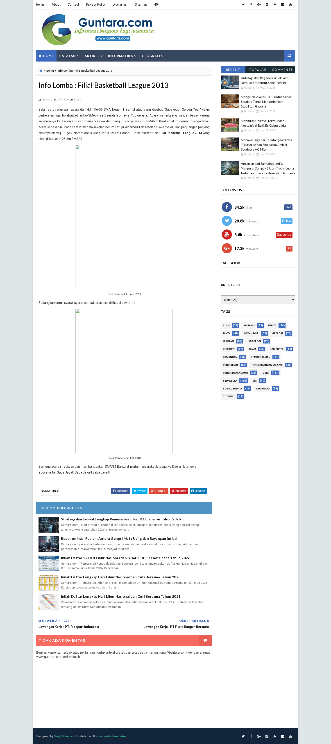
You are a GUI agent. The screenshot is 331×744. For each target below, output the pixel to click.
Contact (73, 4)
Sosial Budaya (232, 388)
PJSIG (265, 372)
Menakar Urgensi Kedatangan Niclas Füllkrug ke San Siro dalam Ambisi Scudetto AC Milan (266, 144)
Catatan (67, 56)
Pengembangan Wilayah (267, 365)
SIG (254, 380)
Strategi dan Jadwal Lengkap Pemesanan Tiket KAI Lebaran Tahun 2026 (121, 519)
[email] (282, 4)
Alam (226, 325)
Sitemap (141, 4)
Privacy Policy (96, 4)
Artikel (92, 56)
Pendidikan (230, 365)
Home (40, 4)
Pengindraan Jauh (235, 372)
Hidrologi (254, 341)
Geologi (277, 333)
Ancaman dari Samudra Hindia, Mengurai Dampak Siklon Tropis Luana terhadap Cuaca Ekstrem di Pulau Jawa (268, 168)
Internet (229, 349)
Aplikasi (248, 325)
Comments (282, 69)
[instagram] (266, 4)
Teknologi (263, 388)
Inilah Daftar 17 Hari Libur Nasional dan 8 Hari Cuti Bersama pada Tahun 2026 (125, 558)
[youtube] (290, 4)
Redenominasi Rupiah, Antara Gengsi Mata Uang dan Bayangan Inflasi (119, 538)
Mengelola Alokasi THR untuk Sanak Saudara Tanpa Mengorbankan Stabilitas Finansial (266, 101)
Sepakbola (230, 380)
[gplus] (259, 4)
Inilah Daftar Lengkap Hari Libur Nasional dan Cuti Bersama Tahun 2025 (121, 577)
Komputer (276, 349)
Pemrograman (260, 357)
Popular (258, 69)
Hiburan (228, 341)
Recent (233, 69)
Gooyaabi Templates (112, 736)
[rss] (274, 4)
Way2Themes (64, 736)
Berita (50, 70)
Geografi (151, 56)
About (56, 4)
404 (157, 4)
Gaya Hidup (251, 333)
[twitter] (243, 4)
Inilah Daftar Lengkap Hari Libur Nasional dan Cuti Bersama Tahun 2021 (121, 596)
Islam (252, 349)
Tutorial (229, 396)
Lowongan (230, 357)
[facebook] (251, 4)
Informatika (120, 56)
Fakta (226, 333)
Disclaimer (120, 4)
